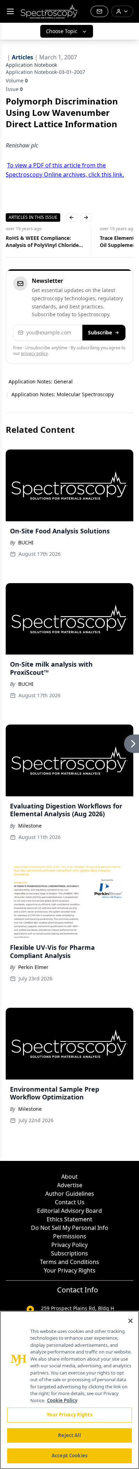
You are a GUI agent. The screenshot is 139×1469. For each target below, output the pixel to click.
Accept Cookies (69, 1455)
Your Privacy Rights (70, 1270)
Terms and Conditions (69, 1262)
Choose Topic (61, 31)
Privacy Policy (69, 1245)
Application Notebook (31, 64)
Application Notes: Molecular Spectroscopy (62, 394)
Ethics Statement (69, 1219)
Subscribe (100, 332)
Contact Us (69, 1202)
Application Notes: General (41, 381)
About (69, 1176)
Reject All (69, 1435)
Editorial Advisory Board (69, 1211)
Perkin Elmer (33, 967)
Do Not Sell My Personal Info (69, 1228)
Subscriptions (69, 1253)
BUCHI (26, 542)
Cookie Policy (62, 1400)
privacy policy (34, 353)
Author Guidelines (69, 1194)
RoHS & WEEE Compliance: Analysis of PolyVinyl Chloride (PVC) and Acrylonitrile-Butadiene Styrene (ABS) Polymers (42, 242)
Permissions (69, 1236)
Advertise (69, 1185)
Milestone (30, 825)
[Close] (130, 1321)
